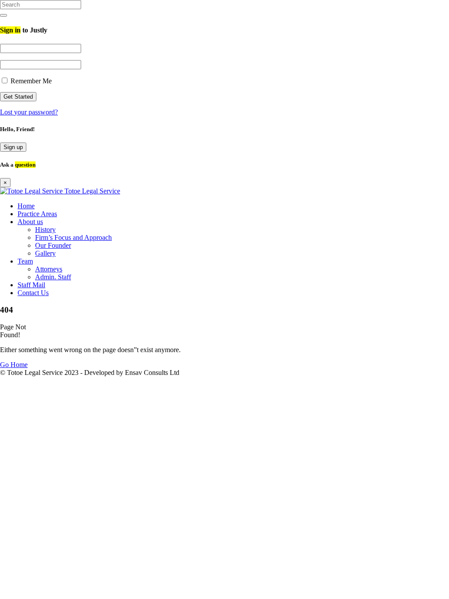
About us (30, 221)
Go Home (14, 364)
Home (26, 206)
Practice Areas (37, 213)
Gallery (45, 253)
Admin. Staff (53, 277)
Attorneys (48, 269)
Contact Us (33, 292)
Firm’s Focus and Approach (73, 237)
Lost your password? (29, 112)
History (45, 229)
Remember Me (30, 81)
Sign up (13, 147)
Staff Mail (31, 285)
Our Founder (53, 245)
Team (25, 261)
